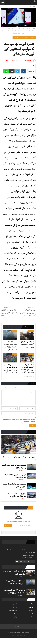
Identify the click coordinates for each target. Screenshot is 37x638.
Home (17, 626)
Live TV (15, 607)
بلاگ (32, 617)
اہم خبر (27, 37)
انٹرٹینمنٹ (30, 610)
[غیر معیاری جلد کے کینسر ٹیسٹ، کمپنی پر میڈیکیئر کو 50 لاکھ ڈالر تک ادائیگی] (10, 335)
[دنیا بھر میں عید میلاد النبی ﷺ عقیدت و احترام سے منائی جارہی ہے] (31, 486)
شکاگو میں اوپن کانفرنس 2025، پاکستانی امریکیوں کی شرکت (9, 313)
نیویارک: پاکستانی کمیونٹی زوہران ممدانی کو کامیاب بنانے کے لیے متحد (28, 314)
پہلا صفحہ (30, 604)
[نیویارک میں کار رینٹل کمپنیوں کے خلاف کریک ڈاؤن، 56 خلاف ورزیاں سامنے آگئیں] (27, 357)
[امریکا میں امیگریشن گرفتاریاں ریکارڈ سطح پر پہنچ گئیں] (27, 335)
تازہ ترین (15, 604)
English (31, 607)
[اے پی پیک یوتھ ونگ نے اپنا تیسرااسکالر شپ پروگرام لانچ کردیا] (31, 495)
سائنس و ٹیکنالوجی (13, 610)
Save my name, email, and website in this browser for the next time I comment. (19, 420)
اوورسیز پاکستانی (18, 37)
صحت (15, 614)
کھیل (32, 614)
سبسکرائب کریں (8, 525)
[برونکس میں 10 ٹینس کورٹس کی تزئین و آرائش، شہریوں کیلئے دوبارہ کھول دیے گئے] (10, 357)
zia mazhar (23, 635)
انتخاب (33, 37)
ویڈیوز (15, 617)
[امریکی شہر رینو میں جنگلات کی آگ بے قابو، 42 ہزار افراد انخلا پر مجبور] (31, 476)
